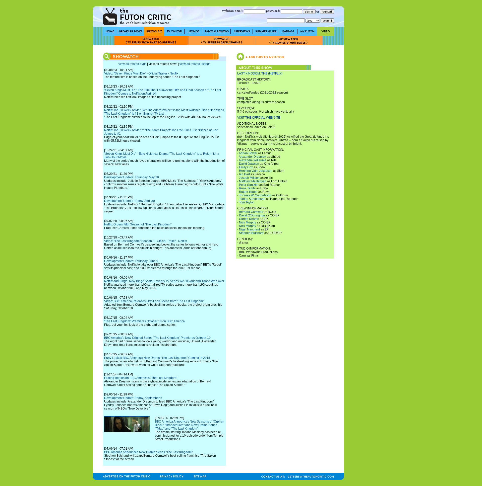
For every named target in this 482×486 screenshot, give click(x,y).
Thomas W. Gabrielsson (255, 195)
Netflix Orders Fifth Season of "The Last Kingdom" (137, 224)
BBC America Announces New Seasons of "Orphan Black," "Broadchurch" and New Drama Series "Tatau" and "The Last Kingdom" (189, 425)
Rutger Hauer (248, 192)
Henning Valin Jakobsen (255, 171)
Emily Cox (246, 167)
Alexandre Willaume (252, 160)
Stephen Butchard (251, 233)
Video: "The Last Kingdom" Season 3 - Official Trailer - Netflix (145, 241)
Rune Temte (247, 188)
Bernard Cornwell (251, 212)
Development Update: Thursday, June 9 (131, 261)
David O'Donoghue (252, 215)
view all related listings (194, 64)
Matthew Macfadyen (252, 181)
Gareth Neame (249, 219)
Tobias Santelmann (252, 199)
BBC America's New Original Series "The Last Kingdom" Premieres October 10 (157, 338)
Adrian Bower (248, 153)
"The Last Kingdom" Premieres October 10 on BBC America (144, 321)
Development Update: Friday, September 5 (133, 398)
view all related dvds (132, 64)
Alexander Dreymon (252, 156)
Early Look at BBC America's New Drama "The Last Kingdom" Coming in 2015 (157, 358)
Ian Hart (244, 174)
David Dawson (249, 164)
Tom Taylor (246, 202)
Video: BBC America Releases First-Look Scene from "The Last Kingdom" (154, 301)
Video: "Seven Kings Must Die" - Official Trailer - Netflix (141, 73)
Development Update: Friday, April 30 (129, 201)
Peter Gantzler (249, 185)
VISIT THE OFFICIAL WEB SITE (258, 117)
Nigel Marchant (249, 229)
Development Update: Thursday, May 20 (131, 177)
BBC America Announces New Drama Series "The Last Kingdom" (148, 452)
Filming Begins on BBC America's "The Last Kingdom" (140, 378)
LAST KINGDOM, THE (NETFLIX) (259, 73)
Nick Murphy (247, 222)
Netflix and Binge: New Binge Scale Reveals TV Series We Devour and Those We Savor (164, 281)
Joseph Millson (249, 178)
